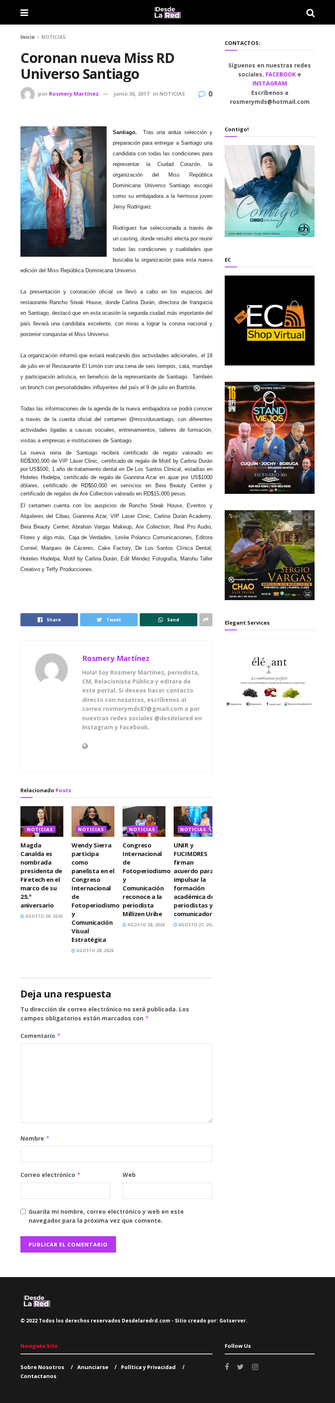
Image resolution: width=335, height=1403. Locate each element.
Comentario (40, 1036)
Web (129, 1175)
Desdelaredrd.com (146, 1320)
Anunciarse (92, 1367)
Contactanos (38, 1376)
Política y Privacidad (148, 1367)
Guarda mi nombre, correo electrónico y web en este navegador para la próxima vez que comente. (106, 1216)
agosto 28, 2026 (43, 916)
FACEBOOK (281, 74)
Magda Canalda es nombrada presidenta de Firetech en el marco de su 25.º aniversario (41, 875)
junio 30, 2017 (131, 93)
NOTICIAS (53, 37)
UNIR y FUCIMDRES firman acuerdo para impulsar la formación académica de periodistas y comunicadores (196, 879)
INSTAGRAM (269, 83)
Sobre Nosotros (42, 1367)
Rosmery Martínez (74, 93)
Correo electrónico (50, 1175)
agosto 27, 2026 (196, 925)
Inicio (27, 37)
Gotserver (232, 1320)
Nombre (35, 1138)
